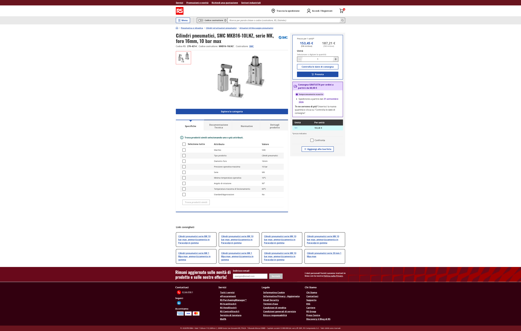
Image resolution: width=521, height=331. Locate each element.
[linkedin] (179, 303)
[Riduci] (300, 59)
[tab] (190, 125)
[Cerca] (342, 20)
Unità (300, 50)
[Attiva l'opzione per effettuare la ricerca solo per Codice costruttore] (225, 20)
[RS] (179, 11)
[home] (177, 28)
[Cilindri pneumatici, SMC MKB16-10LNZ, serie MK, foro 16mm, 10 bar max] (240, 78)
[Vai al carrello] (341, 11)
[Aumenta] (335, 59)
